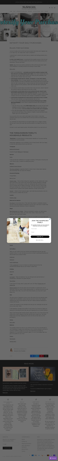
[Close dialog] (50, 219)
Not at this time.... (40, 240)
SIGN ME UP (40, 236)
